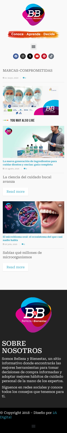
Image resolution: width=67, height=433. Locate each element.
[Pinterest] (44, 56)
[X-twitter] (30, 56)
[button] (34, 47)
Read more (16, 191)
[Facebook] (16, 56)
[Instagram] (23, 56)
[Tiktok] (51, 56)
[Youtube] (37, 56)
